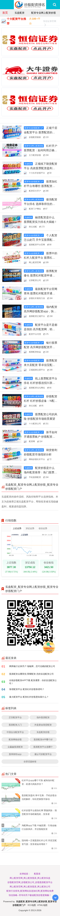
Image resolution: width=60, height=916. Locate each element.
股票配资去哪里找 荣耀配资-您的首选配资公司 (31, 673)
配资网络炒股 (15, 739)
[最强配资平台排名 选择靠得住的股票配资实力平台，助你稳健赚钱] (12, 203)
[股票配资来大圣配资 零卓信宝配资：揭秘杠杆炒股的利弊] (12, 364)
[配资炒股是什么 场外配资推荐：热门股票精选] (12, 472)
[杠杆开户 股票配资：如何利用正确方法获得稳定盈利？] (12, 149)
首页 (5, 12)
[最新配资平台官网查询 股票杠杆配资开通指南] (12, 293)
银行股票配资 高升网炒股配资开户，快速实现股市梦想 (40, 347)
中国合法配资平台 (15, 732)
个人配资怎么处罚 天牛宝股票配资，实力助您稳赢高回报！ (40, 239)
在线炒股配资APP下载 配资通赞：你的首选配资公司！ (33, 682)
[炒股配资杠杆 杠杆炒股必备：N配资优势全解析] (12, 400)
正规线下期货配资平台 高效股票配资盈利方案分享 (40, 168)
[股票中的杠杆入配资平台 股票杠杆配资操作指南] (12, 257)
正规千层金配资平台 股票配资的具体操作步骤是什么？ (40, 132)
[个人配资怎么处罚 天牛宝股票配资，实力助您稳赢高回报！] (12, 239)
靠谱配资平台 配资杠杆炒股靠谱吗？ (26, 689)
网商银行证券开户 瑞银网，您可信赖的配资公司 (32, 666)
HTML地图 (42, 905)
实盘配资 (19, 12)
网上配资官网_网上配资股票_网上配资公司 (30, 886)
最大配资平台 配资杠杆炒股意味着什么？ (29, 696)
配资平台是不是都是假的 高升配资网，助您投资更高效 (40, 329)
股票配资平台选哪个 (43, 746)
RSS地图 (32, 905)
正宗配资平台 (15, 717)
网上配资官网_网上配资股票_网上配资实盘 (30, 877)
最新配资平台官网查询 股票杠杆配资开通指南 (40, 293)
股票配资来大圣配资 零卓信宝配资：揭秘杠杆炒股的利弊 (40, 365)
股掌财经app (15, 754)
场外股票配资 (43, 717)
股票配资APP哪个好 (43, 739)
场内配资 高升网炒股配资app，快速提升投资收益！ (40, 311)
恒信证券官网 (49, 21)
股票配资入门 (15, 724)
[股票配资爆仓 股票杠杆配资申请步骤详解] (12, 275)
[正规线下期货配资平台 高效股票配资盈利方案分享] (12, 167)
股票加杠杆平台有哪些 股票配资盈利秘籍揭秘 (40, 186)
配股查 (37, 873)
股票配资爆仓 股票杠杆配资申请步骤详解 (40, 275)
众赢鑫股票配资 (15, 746)
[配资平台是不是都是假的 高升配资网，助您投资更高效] (12, 328)
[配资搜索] (54, 4)
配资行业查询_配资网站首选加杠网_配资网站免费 (30, 890)
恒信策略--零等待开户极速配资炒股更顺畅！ (30, 895)
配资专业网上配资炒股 (43, 12)
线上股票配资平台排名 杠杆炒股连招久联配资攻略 (40, 382)
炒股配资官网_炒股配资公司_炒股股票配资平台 (30, 882)
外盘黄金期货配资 (43, 724)
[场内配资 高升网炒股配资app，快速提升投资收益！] (12, 311)
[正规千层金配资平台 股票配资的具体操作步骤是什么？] (12, 132)
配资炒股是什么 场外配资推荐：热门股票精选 (40, 472)
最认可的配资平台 (43, 754)
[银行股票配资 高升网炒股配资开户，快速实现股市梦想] (12, 346)
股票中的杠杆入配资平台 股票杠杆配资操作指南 (40, 257)
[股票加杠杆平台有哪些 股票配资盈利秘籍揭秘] (12, 185)
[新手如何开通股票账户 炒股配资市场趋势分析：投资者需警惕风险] (12, 436)
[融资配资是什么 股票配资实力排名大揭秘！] (12, 221)
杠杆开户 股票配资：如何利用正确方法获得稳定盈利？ (40, 150)
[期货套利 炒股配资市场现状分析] (12, 454)
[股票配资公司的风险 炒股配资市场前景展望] (12, 418)
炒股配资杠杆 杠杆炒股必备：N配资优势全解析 (40, 400)
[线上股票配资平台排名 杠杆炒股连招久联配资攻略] (12, 382)
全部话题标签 (30, 761)
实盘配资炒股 (43, 732)
